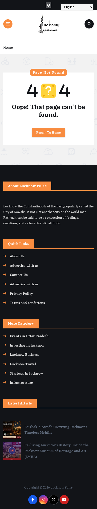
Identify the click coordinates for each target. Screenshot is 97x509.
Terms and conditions (27, 302)
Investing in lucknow (27, 345)
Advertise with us (24, 265)
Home (8, 47)
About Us (17, 256)
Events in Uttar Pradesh (29, 336)
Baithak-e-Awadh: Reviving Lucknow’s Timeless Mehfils (55, 429)
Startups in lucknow (26, 373)
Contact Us (18, 274)
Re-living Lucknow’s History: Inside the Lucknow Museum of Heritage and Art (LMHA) (56, 451)
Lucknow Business (24, 354)
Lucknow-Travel (23, 364)
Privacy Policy (21, 293)
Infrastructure (21, 382)
